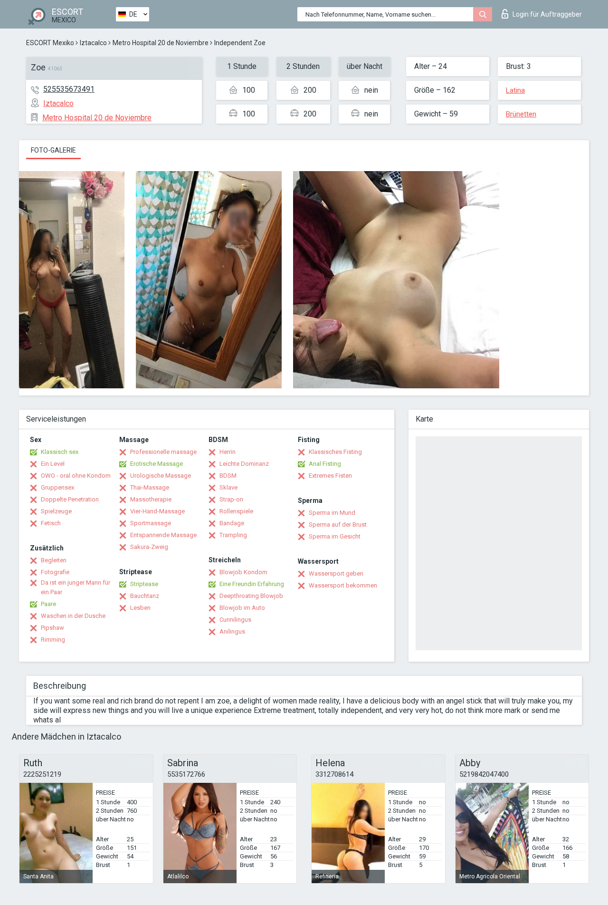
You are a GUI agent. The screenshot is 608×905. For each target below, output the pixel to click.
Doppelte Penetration (70, 499)
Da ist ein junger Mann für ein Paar (75, 587)
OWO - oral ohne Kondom (76, 475)
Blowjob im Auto (242, 607)
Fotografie (55, 572)
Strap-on (231, 499)
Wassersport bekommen (343, 585)
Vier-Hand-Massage (157, 511)
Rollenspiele (236, 511)
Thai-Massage (149, 487)
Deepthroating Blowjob (251, 595)
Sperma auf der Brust (338, 524)
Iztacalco (93, 43)
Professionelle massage (163, 451)
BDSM (228, 475)
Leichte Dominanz (244, 463)
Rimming (53, 639)
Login (547, 14)
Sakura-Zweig (149, 546)
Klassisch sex (59, 451)
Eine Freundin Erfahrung (251, 583)
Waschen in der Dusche (73, 615)
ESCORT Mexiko (50, 43)
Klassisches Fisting (335, 451)
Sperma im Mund (332, 512)
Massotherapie (150, 499)
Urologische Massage (160, 475)
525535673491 (69, 89)
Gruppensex (57, 487)
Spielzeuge (56, 511)
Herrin (227, 451)
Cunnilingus (235, 619)
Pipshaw (52, 627)
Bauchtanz (144, 595)
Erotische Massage (156, 463)
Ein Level (53, 463)
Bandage (231, 523)
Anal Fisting (325, 463)
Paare (48, 603)
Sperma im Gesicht (335, 536)
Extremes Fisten (330, 475)
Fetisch (51, 523)
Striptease (144, 583)
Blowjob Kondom (243, 572)
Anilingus (232, 631)
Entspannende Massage (163, 535)
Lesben (140, 607)
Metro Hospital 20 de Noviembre (161, 43)
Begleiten (53, 560)
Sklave (228, 487)
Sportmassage (150, 523)
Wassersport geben (336, 573)
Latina (515, 90)
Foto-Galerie (53, 150)
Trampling (233, 535)
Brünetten (521, 114)
